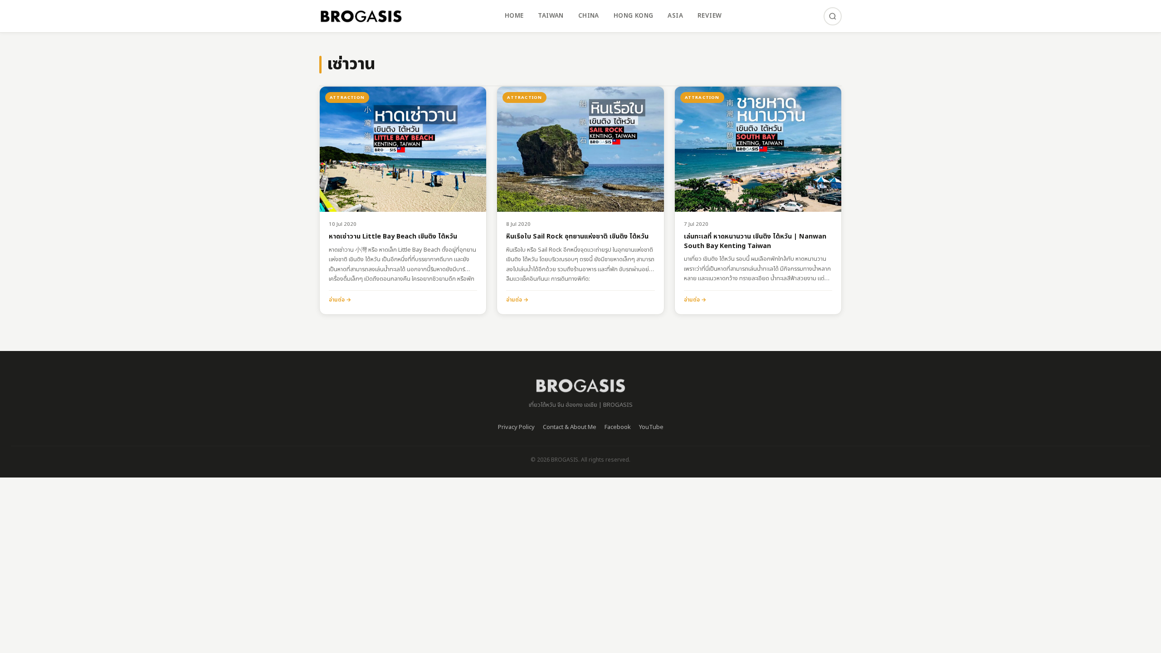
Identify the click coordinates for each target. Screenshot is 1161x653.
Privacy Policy (516, 427)
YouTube (651, 427)
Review (710, 15)
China (588, 15)
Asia (675, 15)
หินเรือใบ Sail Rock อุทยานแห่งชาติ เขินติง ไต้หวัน (577, 237)
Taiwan (550, 15)
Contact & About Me (569, 427)
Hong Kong (634, 15)
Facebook (618, 427)
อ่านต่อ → (340, 300)
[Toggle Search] (833, 16)
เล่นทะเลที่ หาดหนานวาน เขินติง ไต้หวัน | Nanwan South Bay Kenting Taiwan (755, 241)
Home (514, 15)
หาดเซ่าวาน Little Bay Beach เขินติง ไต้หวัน (393, 237)
